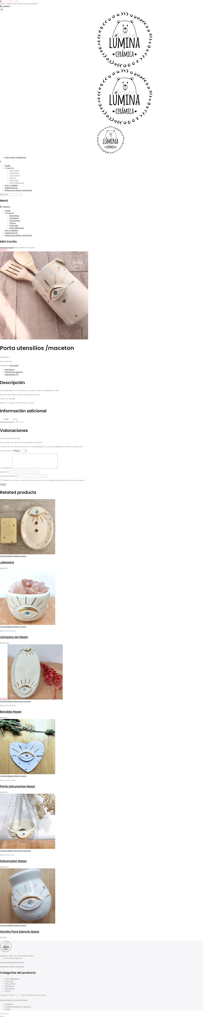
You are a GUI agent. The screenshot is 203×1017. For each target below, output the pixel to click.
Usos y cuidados (11, 185)
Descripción (9, 369)
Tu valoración (6, 468)
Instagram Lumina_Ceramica (12, 966)
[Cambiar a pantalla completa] (3, 1013)
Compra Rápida (6, 556)
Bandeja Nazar (10, 712)
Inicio (2, 247)
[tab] (104, 369)
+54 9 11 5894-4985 (10, 1)
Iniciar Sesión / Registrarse (15, 157)
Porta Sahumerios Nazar (17, 786)
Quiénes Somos (11, 188)
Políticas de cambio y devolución (18, 190)
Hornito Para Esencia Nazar (19, 932)
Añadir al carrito (19, 556)
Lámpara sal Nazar (14, 637)
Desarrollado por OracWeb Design (14, 1000)
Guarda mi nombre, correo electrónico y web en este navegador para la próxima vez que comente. (44, 480)
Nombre (4, 472)
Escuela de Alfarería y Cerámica (18, 1006)
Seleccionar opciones (22, 701)
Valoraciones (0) (11, 374)
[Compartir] (6, 1013)
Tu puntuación (6, 451)
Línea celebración (16, 183)
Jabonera (7, 562)
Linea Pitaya (14, 170)
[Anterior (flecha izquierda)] (1, 1016)
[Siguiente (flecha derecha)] (3, 1016)
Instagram (9, 1004)
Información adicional (14, 372)
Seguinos (6, 6)
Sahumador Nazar (13, 861)
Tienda (7, 165)
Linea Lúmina (14, 175)
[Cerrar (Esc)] (8, 1013)
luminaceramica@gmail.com (12, 962)
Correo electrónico (8, 476)
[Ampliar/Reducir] (1, 1013)
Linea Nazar (14, 173)
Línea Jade (13, 180)
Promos (12, 178)
